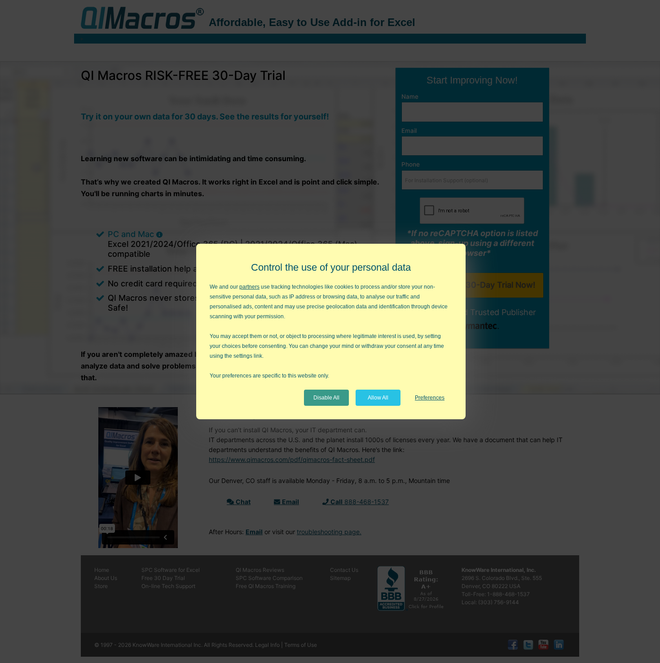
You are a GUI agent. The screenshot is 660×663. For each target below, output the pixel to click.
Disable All (326, 398)
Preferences (429, 398)
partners (249, 287)
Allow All (378, 398)
